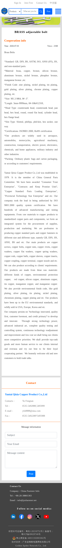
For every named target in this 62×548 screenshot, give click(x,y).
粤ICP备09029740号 (31, 534)
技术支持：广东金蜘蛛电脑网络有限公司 (31, 542)
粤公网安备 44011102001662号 (31, 538)
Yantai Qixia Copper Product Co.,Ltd (26, 394)
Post (48, 11)
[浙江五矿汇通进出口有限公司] (31, 20)
